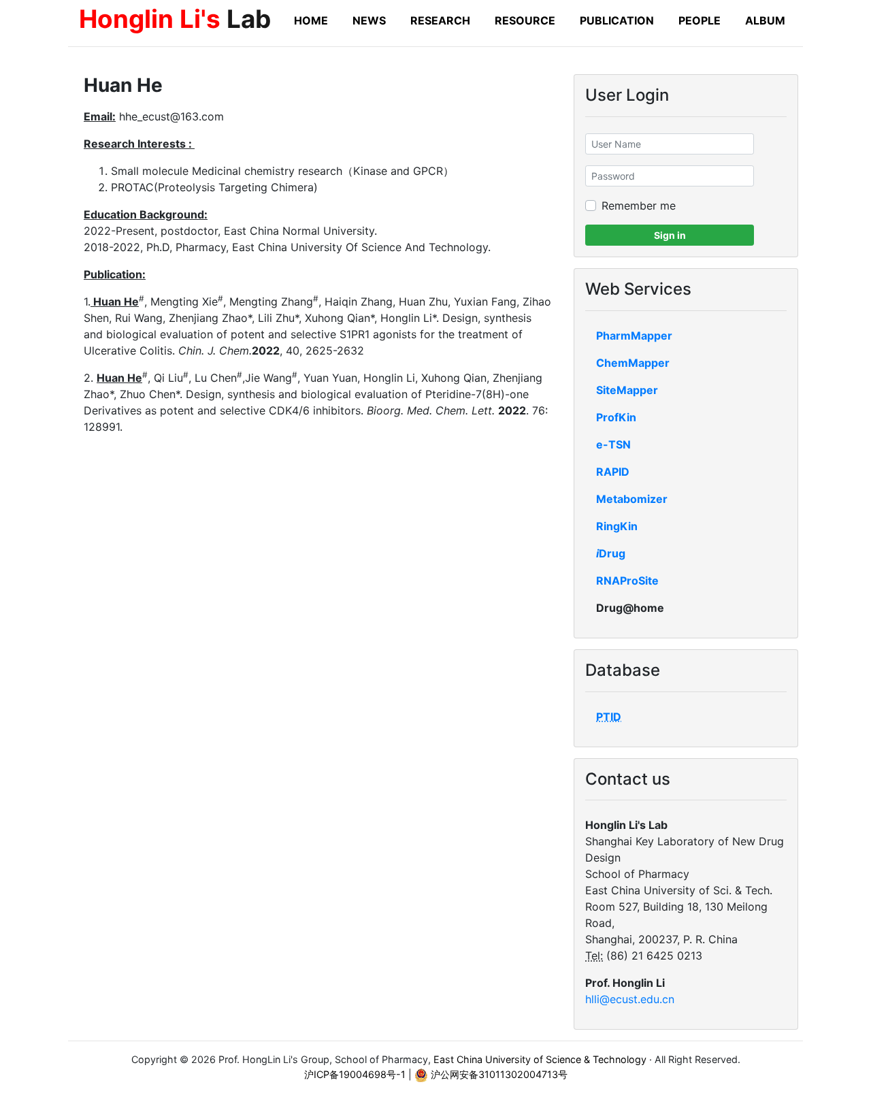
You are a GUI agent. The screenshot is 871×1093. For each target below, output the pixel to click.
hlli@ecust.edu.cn (629, 999)
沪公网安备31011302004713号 (498, 1074)
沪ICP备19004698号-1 (355, 1074)
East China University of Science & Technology (539, 1059)
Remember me (639, 205)
